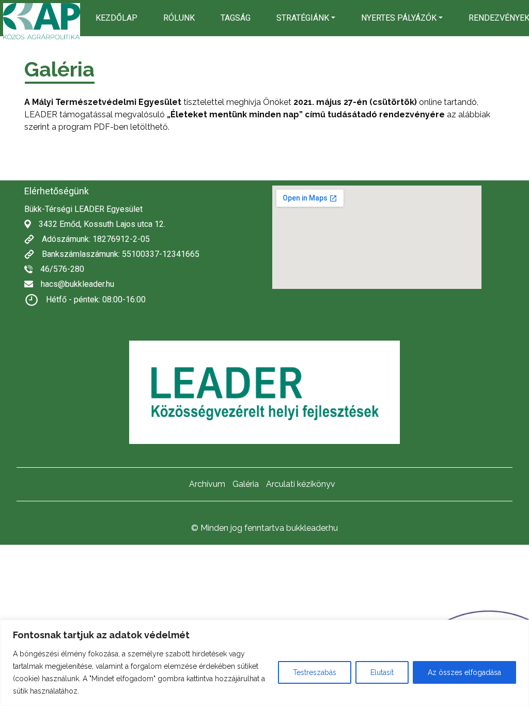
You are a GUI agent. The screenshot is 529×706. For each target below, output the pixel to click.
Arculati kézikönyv (300, 484)
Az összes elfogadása (464, 672)
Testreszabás (314, 672)
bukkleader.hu (312, 528)
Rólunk (179, 18)
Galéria (245, 484)
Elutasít (382, 672)
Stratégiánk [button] (302, 18)
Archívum (207, 484)
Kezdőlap (116, 18)
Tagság (236, 18)
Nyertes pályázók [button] (399, 18)
